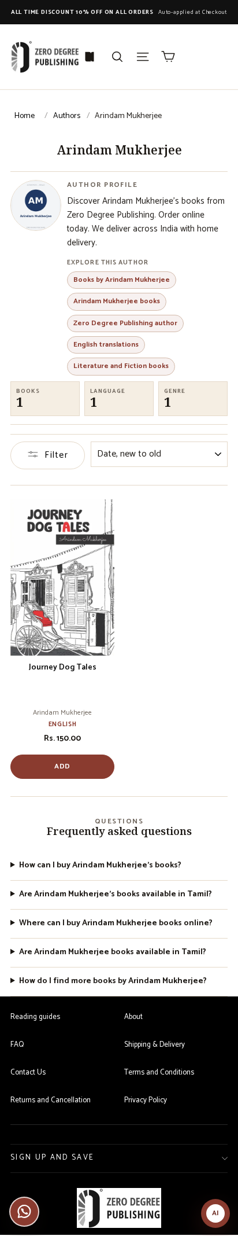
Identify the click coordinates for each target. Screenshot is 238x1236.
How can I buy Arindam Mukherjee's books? (100, 865)
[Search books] (117, 57)
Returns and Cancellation (50, 1100)
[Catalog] (89, 57)
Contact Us (28, 1072)
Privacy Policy (145, 1100)
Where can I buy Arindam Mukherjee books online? (116, 923)
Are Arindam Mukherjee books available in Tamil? (112, 952)
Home (24, 116)
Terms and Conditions (159, 1072)
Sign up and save (52, 1158)
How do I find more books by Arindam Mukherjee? (113, 981)
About (133, 1017)
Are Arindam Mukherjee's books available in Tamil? (115, 894)
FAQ (17, 1045)
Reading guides (35, 1017)
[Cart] (168, 57)
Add (62, 766)
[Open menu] (142, 56)
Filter (56, 455)
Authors (66, 116)
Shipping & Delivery (154, 1045)
